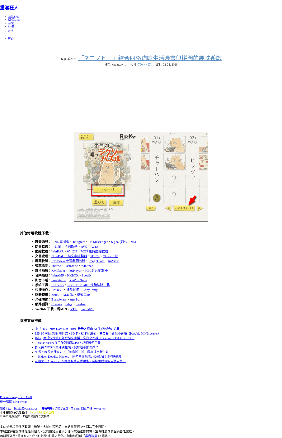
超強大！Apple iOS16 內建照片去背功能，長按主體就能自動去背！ (80, 361)
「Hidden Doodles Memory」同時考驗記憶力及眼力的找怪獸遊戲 (78, 356)
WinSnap (87, 266)
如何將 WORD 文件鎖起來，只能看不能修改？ (66, 347)
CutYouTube (78, 280)
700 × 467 (144, 64)
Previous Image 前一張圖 (16, 397)
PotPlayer (13, 16)
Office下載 (110, 256)
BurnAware (59, 299)
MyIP (11, 26)
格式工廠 (83, 294)
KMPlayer (14, 19)
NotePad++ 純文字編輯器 (69, 256)
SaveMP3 (87, 309)
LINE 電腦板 (60, 242)
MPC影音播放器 (96, 270)
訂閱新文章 (61, 408)
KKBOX (72, 275)
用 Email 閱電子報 (81, 408)
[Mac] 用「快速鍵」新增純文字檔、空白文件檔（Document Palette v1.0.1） (84, 338)
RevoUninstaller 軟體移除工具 (88, 285)
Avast (94, 246)
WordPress (100, 408)
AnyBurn (76, 299)
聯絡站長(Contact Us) (26, 408)
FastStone (71, 266)
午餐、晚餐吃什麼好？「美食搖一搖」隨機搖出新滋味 (72, 352)
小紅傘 (56, 246)
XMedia (68, 294)
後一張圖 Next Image (13, 401)
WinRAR (57, 251)
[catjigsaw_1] (141, 220)
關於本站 (5, 408)
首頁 (11, 38)
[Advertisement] (141, 97)
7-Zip (11, 23)
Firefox (81, 304)
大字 (11, 30)
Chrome (56, 304)
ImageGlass (97, 261)
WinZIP (72, 251)
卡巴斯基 (71, 246)
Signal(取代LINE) (123, 242)
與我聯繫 (91, 436)
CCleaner (57, 285)
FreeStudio (58, 280)
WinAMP (57, 275)
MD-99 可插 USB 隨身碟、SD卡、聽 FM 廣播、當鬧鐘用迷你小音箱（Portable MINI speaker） (98, 333)
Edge (68, 304)
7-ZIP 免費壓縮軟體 (94, 251)
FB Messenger (98, 242)
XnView (113, 261)
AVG (84, 246)
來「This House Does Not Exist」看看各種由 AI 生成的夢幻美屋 (77, 329)
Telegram (79, 242)
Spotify (87, 275)
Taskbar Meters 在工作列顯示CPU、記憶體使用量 (68, 342)
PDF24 (95, 256)
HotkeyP (57, 290)
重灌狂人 (9, 7)
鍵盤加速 (72, 290)
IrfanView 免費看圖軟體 (68, 261)
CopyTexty (90, 290)
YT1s (74, 309)
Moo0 (55, 294)
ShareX (56, 266)
